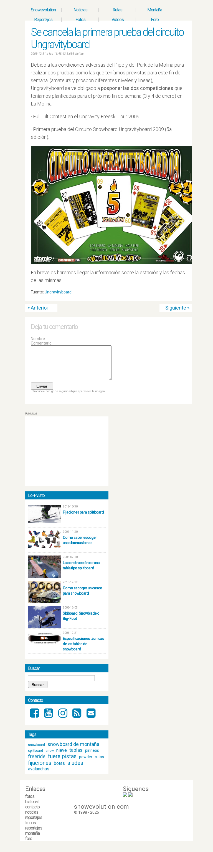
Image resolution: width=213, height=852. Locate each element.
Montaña (154, 9)
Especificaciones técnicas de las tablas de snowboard (83, 643)
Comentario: (41, 343)
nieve (61, 750)
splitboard (35, 751)
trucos (30, 822)
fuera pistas (62, 756)
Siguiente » (177, 308)
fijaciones (39, 763)
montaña (32, 833)
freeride (36, 756)
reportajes (33, 817)
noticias (31, 812)
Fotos (80, 19)
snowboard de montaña (73, 744)
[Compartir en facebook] (184, 293)
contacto (32, 807)
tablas (76, 750)
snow (49, 751)
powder (85, 757)
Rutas (117, 9)
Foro (155, 19)
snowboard (36, 745)
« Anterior (37, 308)
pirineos (92, 750)
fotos (29, 796)
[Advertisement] (66, 451)
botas (59, 763)
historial (31, 801)
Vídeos (117, 19)
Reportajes (43, 19)
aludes (75, 763)
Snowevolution (43, 9)
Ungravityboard (58, 292)
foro (28, 838)
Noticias (80, 9)
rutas (99, 757)
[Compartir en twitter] (178, 293)
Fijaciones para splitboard (83, 512)
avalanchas (38, 768)
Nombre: (38, 338)
